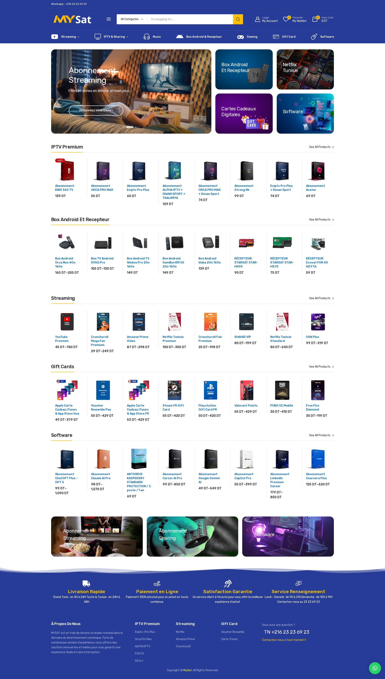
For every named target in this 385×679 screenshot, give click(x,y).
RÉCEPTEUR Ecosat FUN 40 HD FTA (317, 262)
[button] (375, 668)
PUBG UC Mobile (281, 405)
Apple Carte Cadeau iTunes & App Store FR (138, 409)
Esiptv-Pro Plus (145, 632)
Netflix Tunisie (290, 67)
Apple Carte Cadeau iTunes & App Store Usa (67, 409)
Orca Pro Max (143, 639)
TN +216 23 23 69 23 (286, 632)
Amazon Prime (185, 639)
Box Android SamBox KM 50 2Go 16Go (173, 262)
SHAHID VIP (242, 337)
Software (327, 37)
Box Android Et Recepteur (235, 67)
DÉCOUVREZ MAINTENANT (96, 110)
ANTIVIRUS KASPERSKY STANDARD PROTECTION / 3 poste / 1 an (139, 482)
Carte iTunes (229, 639)
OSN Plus (312, 337)
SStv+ (139, 661)
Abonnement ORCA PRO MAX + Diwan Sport (210, 190)
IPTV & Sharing (114, 37)
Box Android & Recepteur (204, 37)
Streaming (68, 37)
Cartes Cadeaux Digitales (238, 111)
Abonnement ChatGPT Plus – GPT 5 (66, 478)
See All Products (319, 147)
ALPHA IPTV (142, 646)
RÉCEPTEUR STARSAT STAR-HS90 (246, 262)
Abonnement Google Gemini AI (209, 478)
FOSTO (139, 653)
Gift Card (289, 37)
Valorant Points (246, 405)
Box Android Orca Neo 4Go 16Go (65, 262)
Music (157, 37)
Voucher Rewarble (232, 632)
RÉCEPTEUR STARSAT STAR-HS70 (282, 262)
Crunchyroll (183, 646)
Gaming (252, 37)
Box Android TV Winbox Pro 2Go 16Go (138, 262)
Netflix (180, 632)
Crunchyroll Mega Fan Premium (99, 341)
